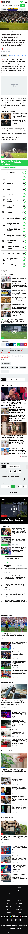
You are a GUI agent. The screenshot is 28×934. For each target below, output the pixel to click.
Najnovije (7, 615)
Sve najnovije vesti (14, 609)
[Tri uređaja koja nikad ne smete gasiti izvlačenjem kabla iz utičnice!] (14, 760)
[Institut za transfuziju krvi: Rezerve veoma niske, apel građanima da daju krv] (6, 850)
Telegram (8, 352)
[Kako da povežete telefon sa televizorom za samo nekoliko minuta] (6, 781)
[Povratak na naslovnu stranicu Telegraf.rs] (5, 2)
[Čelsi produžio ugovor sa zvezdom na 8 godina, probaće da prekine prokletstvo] (6, 655)
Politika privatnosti (11, 928)
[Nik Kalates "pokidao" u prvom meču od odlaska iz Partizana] (6, 123)
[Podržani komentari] (15, 471)
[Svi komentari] (10, 471)
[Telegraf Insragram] (16, 920)
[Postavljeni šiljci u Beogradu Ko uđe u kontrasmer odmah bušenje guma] (14, 509)
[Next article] (27, 467)
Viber (2, 352)
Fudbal (6, 31)
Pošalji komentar (16, 379)
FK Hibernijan (4, 371)
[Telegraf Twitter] (11, 920)
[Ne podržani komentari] (19, 471)
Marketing (8, 925)
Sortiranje (4, 471)
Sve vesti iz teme (14, 558)
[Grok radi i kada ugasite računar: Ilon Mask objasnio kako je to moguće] (6, 791)
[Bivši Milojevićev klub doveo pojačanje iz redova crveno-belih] (14, 624)
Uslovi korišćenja (4, 357)
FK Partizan (23, 367)
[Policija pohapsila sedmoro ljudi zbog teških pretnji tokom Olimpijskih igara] (6, 541)
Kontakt (19, 928)
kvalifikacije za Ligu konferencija (9, 367)
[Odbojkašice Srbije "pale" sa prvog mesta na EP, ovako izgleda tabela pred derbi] (6, 674)
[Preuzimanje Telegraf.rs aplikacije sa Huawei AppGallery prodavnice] (23, 916)
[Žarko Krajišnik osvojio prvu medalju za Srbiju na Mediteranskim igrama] (6, 646)
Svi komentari (14, 492)
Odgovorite (5, 486)
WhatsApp (24, 350)
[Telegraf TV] (20, 920)
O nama (3, 925)
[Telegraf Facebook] (7, 920)
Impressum (15, 925)
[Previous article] (1, 467)
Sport (2, 31)
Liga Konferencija (5, 363)
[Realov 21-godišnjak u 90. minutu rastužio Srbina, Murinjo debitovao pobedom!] (6, 665)
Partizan (3, 59)
